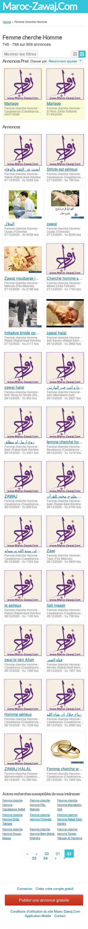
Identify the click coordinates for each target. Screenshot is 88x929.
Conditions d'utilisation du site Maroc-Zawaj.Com (45, 911)
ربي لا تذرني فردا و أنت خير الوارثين (65, 387)
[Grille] (82, 54)
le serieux (12, 605)
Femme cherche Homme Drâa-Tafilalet (12, 819)
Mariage (11, 103)
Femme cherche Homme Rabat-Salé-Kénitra (69, 819)
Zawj (51, 550)
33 (34, 858)
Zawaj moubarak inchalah (22, 278)
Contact (60, 915)
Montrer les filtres (20, 54)
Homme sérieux (18, 714)
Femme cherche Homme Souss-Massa (12, 833)
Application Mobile (38, 915)
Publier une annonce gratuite (44, 900)
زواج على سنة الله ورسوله (22, 550)
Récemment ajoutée (63, 61)
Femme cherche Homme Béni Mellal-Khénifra (42, 833)
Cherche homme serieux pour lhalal (65, 278)
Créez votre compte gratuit (55, 888)
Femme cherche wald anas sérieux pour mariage (65, 769)
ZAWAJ (10, 496)
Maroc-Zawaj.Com (39, 6)
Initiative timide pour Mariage (22, 333)
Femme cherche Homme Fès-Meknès (40, 804)
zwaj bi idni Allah (19, 660)
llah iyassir (56, 605)
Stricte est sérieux (62, 169)
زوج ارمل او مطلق (19, 442)
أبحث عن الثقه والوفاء (22, 169)
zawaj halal (56, 333)
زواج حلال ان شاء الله (64, 714)
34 (45, 858)
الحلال (9, 224)
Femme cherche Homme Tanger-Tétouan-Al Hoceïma (69, 833)
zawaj (52, 224)
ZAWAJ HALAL (17, 769)
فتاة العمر (55, 660)
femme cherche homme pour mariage (65, 442)
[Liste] (75, 54)
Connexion (24, 888)
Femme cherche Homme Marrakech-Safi (69, 804)
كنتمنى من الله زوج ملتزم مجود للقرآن (65, 496)
